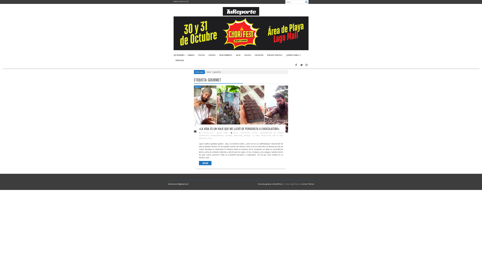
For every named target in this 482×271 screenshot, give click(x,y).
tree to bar (277, 135)
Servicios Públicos (274, 55)
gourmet (228, 135)
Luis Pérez (223, 133)
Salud (238, 55)
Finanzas (191, 55)
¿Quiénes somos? (292, 55)
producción (266, 135)
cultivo (255, 133)
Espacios (211, 55)
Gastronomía (179, 55)
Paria (257, 135)
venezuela (203, 138)
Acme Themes (308, 184)
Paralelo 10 (249, 135)
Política (201, 55)
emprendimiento (217, 135)
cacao (235, 133)
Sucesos (247, 55)
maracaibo (238, 135)
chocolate (245, 133)
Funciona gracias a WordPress (270, 184)
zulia (210, 138)
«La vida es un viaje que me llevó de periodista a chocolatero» (239, 128)
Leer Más (205, 163)
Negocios (198, 87)
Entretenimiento (225, 55)
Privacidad (179, 60)
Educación (259, 55)
